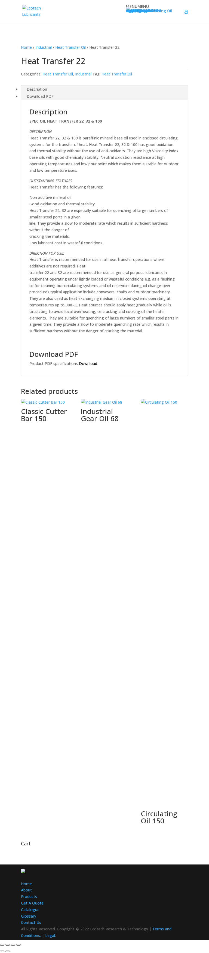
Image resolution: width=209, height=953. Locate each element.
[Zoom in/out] (2, 945)
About (26, 890)
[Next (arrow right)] (7, 951)
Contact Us (31, 922)
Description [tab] (37, 89)
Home (26, 47)
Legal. (50, 935)
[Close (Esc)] (18, 945)
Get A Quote (32, 903)
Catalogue (30, 909)
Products (29, 896)
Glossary (28, 916)
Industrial (43, 47)
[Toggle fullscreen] (7, 945)
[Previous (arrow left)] (2, 951)
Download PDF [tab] (40, 96)
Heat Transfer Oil (70, 47)
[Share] (13, 945)
